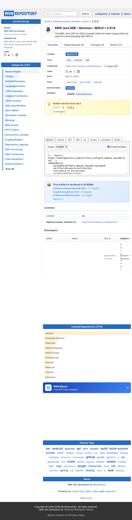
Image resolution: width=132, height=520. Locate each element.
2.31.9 (111, 28)
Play (81, 491)
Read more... (87, 498)
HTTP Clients (12, 129)
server (121, 466)
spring (64, 470)
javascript (53, 461)
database (113, 452)
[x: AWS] (13, 55)
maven (100, 461)
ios (123, 457)
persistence (70, 466)
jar (85, 82)
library (81, 461)
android (57, 448)
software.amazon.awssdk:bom (70, 188)
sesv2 (85, 21)
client (60, 452)
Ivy (84, 139)
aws (69, 60)
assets (94, 448)
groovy (111, 457)
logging (90, 461)
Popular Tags (87, 442)
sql (72, 470)
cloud (79, 452)
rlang (107, 466)
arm (86, 448)
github (91, 457)
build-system (118, 448)
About (127, 13)
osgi (59, 466)
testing (90, 470)
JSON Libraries (13, 100)
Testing (9, 76)
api (79, 448)
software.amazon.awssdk (66, 21)
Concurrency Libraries (17, 134)
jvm (63, 461)
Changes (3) (97, 44)
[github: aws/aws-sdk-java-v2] (5, 55)
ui (105, 470)
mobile (111, 461)
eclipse (124, 452)
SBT (70, 139)
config (88, 452)
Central (70, 88)
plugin (82, 466)
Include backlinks (118, 147)
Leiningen (106, 139)
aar (48, 448)
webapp (120, 470)
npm (52, 466)
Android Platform (14, 163)
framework (79, 457)
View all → (58, 199)
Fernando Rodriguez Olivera (78, 509)
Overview (52, 44)
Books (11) (116, 44)
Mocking (9, 120)
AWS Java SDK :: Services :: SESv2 (79, 28)
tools (99, 470)
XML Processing (14, 149)
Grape (93, 139)
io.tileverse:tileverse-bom (66, 195)
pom (71, 82)
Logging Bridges (14, 139)
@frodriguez (99, 484)
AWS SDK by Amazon (14, 31)
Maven (49, 139)
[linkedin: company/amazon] (16, 55)
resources (95, 466)
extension (66, 457)
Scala (75, 491)
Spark (88, 491)
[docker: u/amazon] (9, 55)
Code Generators (14, 159)
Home (47, 21)
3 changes (59, 111)
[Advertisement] (66, 4)
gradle (101, 457)
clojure (70, 452)
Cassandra (110, 491)
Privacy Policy (77, 515)
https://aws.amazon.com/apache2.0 (100, 222)
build (104, 448)
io (119, 457)
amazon (78, 60)
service (54, 470)
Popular (115, 13)
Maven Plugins (13, 71)
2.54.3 (70, 107)
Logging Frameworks (16, 95)
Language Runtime (15, 86)
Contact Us (62, 515)
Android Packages (15, 81)
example (54, 457)
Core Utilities (12, 110)
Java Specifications (15, 105)
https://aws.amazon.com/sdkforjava (83, 66)
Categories (101, 13)
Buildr (118, 139)
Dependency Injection (16, 144)
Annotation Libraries (16, 115)
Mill (77, 139)
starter (79, 470)
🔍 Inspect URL (111, 66)
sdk (87, 60)
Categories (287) (21, 65)
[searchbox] (61, 13)
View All (97, 82)
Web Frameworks (14, 154)
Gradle (60, 139)
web (111, 470)
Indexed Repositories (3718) (87, 326)
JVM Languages (14, 91)
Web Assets (11, 125)
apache (70, 448)
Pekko (96, 491)
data (102, 452)
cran (96, 452)
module (122, 461)
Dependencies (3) (74, 44)
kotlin (71, 461)
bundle (51, 452)
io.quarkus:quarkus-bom (66, 191)
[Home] (21, 15)
